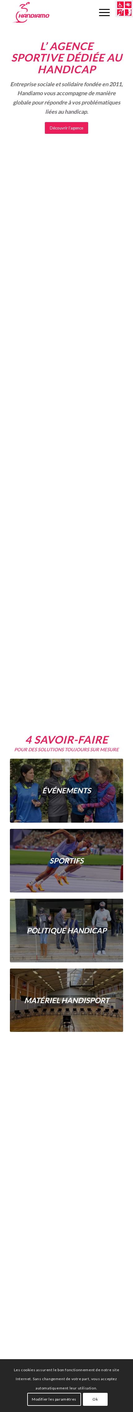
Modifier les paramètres (54, 1399)
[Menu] (101, 12)
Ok (95, 1399)
